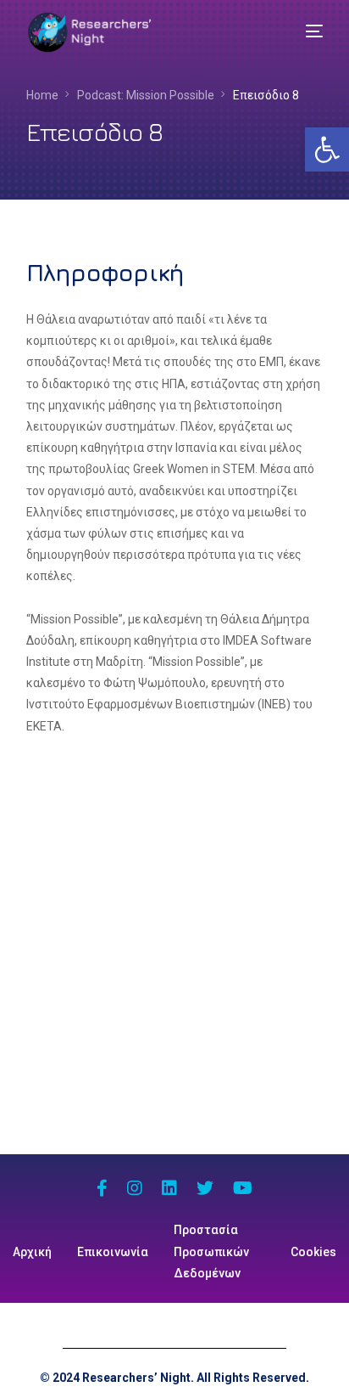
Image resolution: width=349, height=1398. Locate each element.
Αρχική (32, 1252)
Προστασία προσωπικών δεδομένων (211, 1251)
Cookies (313, 1252)
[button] (327, 149)
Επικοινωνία (112, 1252)
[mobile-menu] (301, 31)
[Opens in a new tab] (102, 1190)
